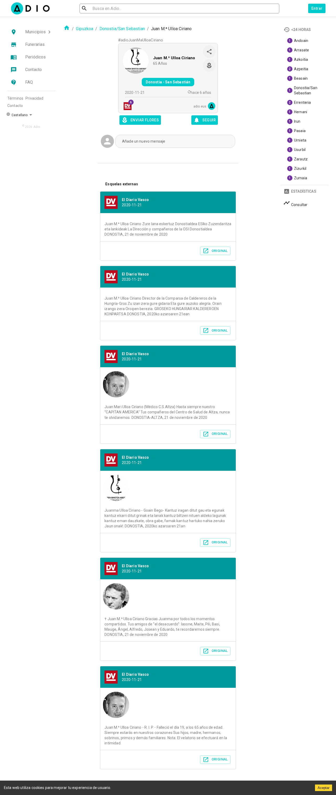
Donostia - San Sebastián (168, 82)
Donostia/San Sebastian (122, 28)
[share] (209, 51)
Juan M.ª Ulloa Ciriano (174, 58)
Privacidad (34, 98)
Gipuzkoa (84, 28)
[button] (31, 32)
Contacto (15, 106)
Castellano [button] (19, 115)
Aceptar (323, 788)
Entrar (316, 8)
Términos (15, 98)
